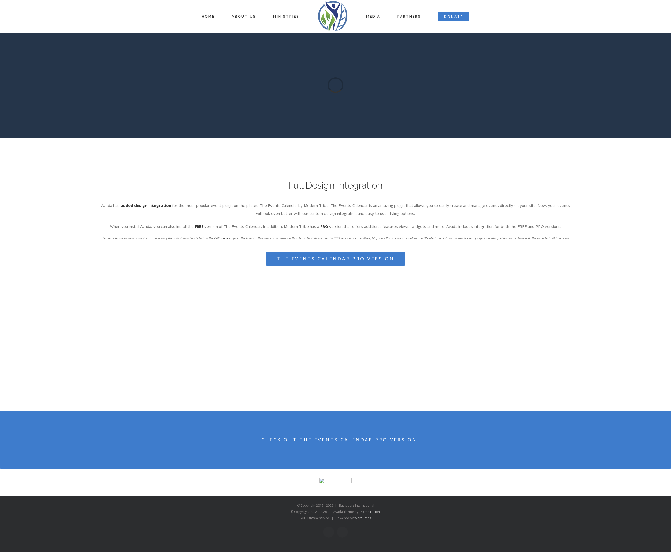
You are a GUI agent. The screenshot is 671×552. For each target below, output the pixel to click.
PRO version (222, 238)
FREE (199, 226)
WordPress (362, 518)
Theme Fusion (369, 512)
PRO (324, 226)
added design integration (146, 205)
